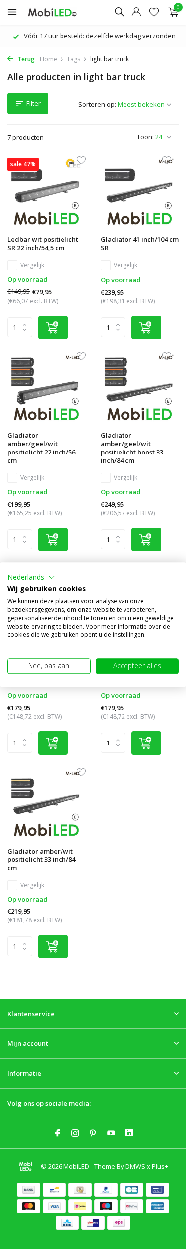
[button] (31, 577)
